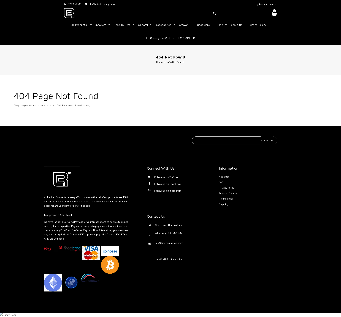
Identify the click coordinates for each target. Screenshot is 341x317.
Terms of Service (228, 193)
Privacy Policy (226, 187)
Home (159, 62)
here (64, 105)
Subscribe (267, 140)
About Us (224, 176)
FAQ (221, 182)
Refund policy (226, 198)
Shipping (223, 204)
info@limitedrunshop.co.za (101, 4)
